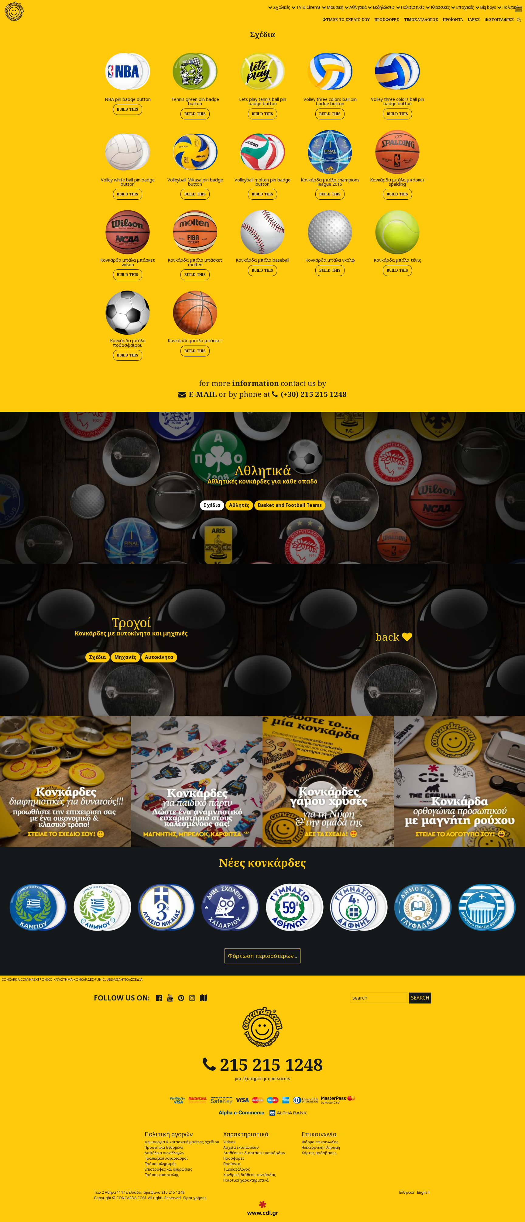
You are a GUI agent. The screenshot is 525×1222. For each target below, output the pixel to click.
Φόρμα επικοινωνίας (320, 1142)
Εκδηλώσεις (384, 7)
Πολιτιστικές (412, 7)
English (423, 1192)
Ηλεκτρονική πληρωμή (321, 1147)
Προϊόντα (453, 19)
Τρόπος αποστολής (162, 1175)
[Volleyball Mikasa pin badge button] (195, 151)
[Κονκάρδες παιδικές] (196, 781)
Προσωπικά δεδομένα (164, 1147)
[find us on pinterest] (181, 998)
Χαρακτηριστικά (246, 1134)
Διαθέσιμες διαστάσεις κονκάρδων (254, 1153)
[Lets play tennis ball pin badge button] (262, 71)
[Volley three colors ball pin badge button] (330, 71)
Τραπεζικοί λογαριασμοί (166, 1158)
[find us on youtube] (170, 998)
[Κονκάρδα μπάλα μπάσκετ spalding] (397, 151)
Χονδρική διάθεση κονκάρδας (249, 1175)
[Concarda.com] (14, 11)
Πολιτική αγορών (169, 1134)
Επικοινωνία (319, 1134)
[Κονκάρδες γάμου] (328, 781)
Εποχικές (465, 7)
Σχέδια (212, 505)
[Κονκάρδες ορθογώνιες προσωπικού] (459, 781)
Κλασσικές (440, 7)
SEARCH (420, 997)
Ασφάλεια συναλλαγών (164, 1153)
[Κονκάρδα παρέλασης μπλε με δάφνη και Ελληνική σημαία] (38, 907)
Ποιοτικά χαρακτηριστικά (246, 1180)
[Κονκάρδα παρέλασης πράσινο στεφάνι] (295, 907)
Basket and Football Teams (290, 505)
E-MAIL (203, 394)
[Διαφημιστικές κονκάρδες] (65, 781)
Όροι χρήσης (194, 1197)
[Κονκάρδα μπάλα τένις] (397, 232)
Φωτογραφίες (499, 19)
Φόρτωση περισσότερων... (262, 955)
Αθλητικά (357, 7)
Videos (229, 1142)
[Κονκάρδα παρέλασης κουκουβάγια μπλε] (230, 907)
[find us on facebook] (159, 998)
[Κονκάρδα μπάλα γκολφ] (330, 232)
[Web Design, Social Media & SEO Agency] (262, 1208)
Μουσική (335, 7)
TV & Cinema (308, 7)
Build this (127, 109)
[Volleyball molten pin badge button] (262, 151)
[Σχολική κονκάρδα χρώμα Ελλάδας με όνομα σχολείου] (487, 907)
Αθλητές (239, 505)
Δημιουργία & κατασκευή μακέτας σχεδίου (182, 1142)
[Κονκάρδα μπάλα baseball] (262, 232)
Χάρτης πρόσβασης (319, 1153)
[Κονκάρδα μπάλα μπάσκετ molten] (195, 232)
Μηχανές (125, 657)
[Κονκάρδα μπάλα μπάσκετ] (195, 312)
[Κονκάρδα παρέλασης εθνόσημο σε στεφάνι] (359, 907)
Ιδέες (474, 19)
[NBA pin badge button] (127, 71)
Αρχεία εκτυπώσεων (241, 1147)
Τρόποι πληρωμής (160, 1164)
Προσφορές (387, 19)
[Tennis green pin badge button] (195, 71)
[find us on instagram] (192, 998)
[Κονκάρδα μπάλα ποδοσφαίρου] (127, 312)
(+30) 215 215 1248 (314, 394)
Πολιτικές (511, 7)
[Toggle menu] (519, 8)
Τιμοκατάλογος (421, 19)
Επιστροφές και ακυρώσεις (168, 1169)
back (389, 637)
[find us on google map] (203, 998)
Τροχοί (131, 622)
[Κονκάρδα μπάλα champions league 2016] (330, 151)
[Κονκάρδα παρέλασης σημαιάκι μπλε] (166, 907)
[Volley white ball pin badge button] (127, 151)
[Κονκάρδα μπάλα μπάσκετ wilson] (127, 232)
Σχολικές (281, 7)
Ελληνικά (406, 1192)
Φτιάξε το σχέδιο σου (346, 19)
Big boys (488, 7)
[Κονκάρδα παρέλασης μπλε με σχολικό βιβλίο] (423, 907)
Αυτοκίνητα (159, 657)
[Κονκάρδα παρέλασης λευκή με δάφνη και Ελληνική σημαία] (102, 907)
